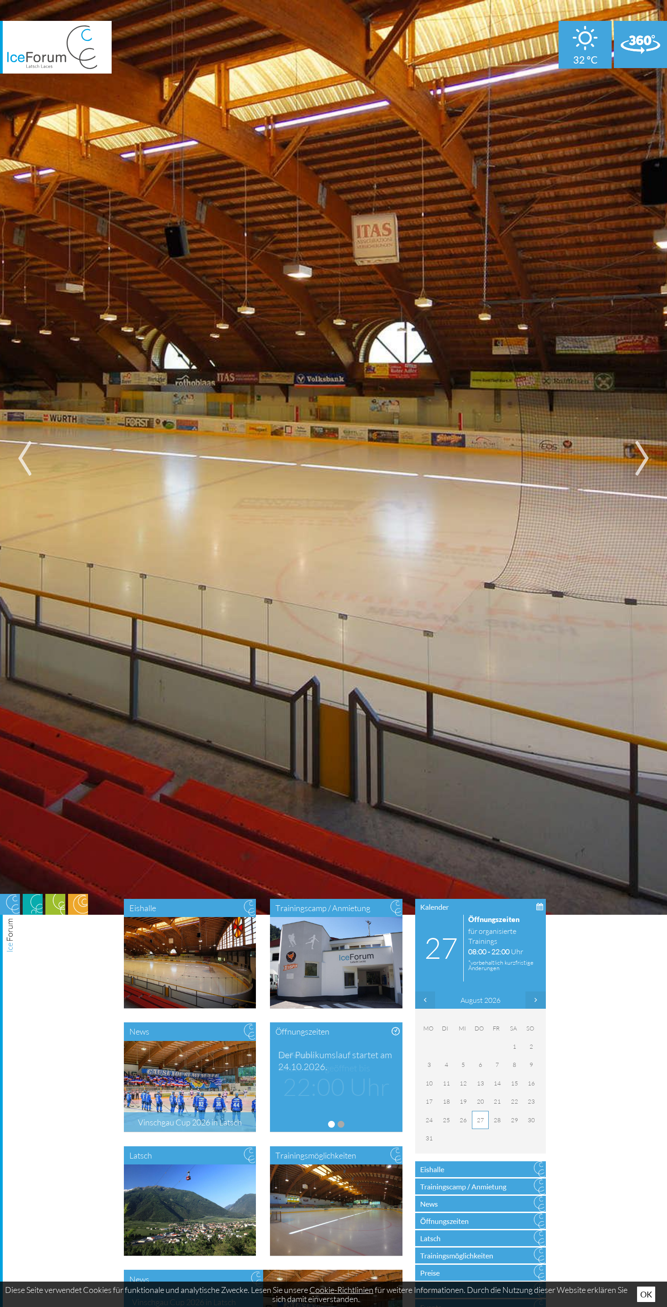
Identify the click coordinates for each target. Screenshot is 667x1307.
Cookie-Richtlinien (341, 1289)
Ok (646, 1294)
